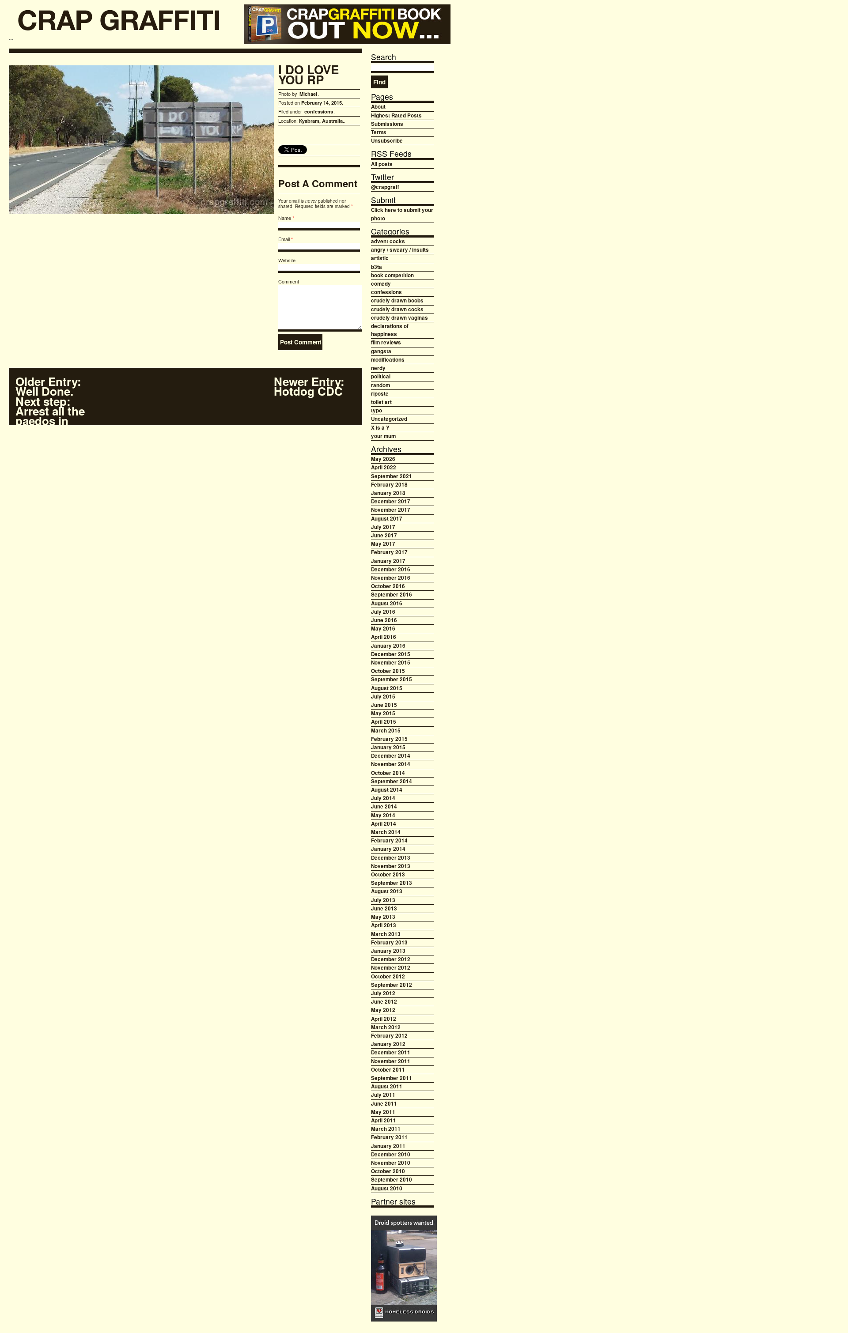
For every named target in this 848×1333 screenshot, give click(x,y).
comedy (381, 283)
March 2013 (386, 934)
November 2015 (390, 662)
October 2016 (388, 586)
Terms (378, 132)
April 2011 (383, 1120)
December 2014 (390, 755)
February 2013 (389, 942)
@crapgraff (385, 187)
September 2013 (391, 883)
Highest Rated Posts (396, 115)
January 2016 (388, 646)
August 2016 (386, 603)
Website (286, 260)
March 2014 (386, 832)
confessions (318, 111)
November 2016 (390, 578)
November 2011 (390, 1061)
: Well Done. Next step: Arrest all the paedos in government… (53, 406)
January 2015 (388, 747)
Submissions (387, 124)
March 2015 (386, 730)
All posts (382, 164)
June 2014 (384, 806)
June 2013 (384, 908)
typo (376, 410)
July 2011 (383, 1095)
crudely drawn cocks (397, 309)
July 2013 (383, 900)
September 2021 (391, 476)
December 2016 (390, 569)
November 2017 (390, 510)
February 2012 (389, 1035)
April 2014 (383, 823)
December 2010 (390, 1154)
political (380, 376)
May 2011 (383, 1112)
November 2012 (390, 967)
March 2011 (386, 1129)
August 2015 (386, 688)
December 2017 (390, 501)
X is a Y (380, 427)
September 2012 (391, 985)
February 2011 (389, 1137)
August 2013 (386, 891)
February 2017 (389, 552)
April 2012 (383, 1019)
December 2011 (390, 1052)
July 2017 (383, 527)
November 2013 (390, 866)
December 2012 (390, 959)
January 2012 (388, 1044)
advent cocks (388, 241)
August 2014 (386, 789)
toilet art (381, 402)
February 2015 (389, 739)
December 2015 (390, 654)
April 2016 (383, 637)
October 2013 (388, 874)
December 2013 (390, 857)
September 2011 (391, 1078)
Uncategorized (389, 419)
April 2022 (383, 467)
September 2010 (391, 1179)
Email (284, 238)
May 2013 (383, 917)
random (380, 385)
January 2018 (388, 493)
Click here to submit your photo (402, 214)
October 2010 (388, 1171)
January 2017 (388, 561)
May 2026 (383, 459)
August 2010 (386, 1188)
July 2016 (383, 612)
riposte (380, 393)
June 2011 (384, 1103)
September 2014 (391, 781)
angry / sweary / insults (400, 249)
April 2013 (383, 925)
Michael (308, 94)
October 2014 (388, 773)
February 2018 (389, 484)
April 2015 (383, 721)
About (378, 106)
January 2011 (388, 1146)
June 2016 (384, 620)
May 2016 (383, 628)
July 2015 (383, 696)
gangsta (381, 351)
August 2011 (386, 1086)
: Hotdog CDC (309, 386)
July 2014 (383, 798)
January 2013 (388, 951)
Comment (288, 281)
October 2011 (388, 1069)
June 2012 (384, 1001)
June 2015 (384, 705)
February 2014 (389, 840)
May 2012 (383, 1010)
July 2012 (383, 993)
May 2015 (383, 713)
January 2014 (388, 849)
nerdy (378, 368)
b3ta (376, 267)
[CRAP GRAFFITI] (119, 23)
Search (383, 56)
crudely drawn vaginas (399, 317)
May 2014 (383, 815)
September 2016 (391, 594)
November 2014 (390, 764)
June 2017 (384, 535)
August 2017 (386, 518)
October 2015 (388, 671)
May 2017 (383, 544)
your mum (383, 436)
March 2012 (386, 1027)
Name (284, 217)
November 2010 (390, 1163)
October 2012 (388, 976)
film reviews (386, 342)
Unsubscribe (387, 140)
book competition (392, 275)
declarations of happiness (390, 330)
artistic (380, 258)
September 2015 (391, 679)
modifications (388, 359)
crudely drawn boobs (397, 300)
